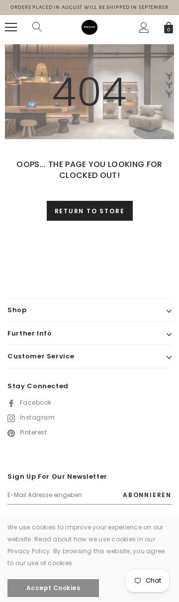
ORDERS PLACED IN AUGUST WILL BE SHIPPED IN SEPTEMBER (89, 7)
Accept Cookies (53, 588)
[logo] (89, 27)
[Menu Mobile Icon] (11, 27)
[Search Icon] (37, 27)
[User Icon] (144, 27)
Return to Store (90, 211)
